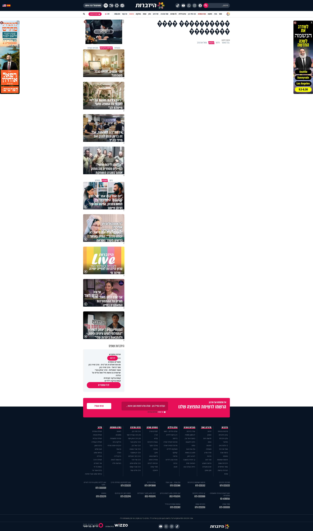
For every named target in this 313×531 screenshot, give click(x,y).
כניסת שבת (224, 452)
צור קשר (124, 14)
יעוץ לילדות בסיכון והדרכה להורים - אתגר (95, 483)
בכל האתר (226, 42)
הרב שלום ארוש (135, 463)
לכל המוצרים (103, 385)
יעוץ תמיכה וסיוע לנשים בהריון (170, 493)
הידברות (225, 427)
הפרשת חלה (116, 463)
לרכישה (112, 358)
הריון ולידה (117, 456)
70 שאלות (173, 14)
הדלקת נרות (117, 442)
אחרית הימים (153, 459)
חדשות (210, 14)
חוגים (175, 467)
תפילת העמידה (96, 442)
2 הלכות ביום (223, 445)
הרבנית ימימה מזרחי (114, 445)
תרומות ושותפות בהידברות (196, 482)
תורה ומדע (207, 452)
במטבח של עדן (190, 438)
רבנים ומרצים (135, 427)
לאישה (119, 431)
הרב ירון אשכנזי (135, 452)
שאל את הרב (164, 14)
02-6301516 (225, 499)
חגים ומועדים (206, 467)
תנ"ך (156, 435)
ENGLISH (117, 14)
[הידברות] (150, 5)
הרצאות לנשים (116, 459)
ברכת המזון (98, 445)
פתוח (193, 445)
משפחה (208, 449)
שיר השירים (98, 463)
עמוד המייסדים (223, 467)
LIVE (108, 14)
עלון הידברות (223, 438)
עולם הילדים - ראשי (170, 431)
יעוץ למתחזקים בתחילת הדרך (121, 482)
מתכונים (118, 435)
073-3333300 (199, 496)
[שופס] (116, 5)
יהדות (209, 431)
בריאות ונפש (153, 456)
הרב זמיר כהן (192, 14)
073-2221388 (175, 485)
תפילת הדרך (97, 459)
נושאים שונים (152, 427)
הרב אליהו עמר (135, 470)
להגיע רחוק (191, 456)
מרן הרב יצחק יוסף (134, 438)
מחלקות (138, 14)
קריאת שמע (98, 452)
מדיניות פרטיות (223, 431)
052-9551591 (174, 496)
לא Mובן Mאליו (190, 435)
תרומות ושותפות (222, 459)
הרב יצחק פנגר (135, 442)
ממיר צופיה (226, 504)
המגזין (209, 435)
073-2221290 (125, 496)
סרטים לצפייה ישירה (170, 442)
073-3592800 (150, 485)
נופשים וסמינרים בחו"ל (172, 504)
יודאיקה (155, 470)
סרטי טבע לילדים (171, 459)
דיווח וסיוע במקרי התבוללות (146, 493)
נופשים (225, 456)
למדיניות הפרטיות (152, 412)
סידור (100, 427)
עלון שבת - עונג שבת (173, 482)
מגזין (215, 14)
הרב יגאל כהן (136, 445)
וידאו (218, 42)
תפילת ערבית (97, 438)
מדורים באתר (206, 427)
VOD (220, 14)
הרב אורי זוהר (136, 459)
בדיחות (175, 438)
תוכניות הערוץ (189, 427)
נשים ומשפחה (115, 427)
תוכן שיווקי (208, 470)
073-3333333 (224, 507)
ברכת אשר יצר (97, 470)
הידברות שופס (223, 463)
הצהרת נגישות (223, 470)
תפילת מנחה (97, 435)
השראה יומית (190, 463)
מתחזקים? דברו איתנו (93, 5)
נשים (209, 442)
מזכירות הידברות (224, 482)
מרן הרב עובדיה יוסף (134, 435)
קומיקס (175, 452)
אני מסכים (155, 412)
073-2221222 (225, 485)
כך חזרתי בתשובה (189, 459)
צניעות (119, 449)
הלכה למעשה (190, 442)
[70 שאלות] (111, 5)
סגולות (155, 449)
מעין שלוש (98, 449)
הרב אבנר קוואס (135, 467)
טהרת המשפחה (115, 438)
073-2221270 (101, 496)
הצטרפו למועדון (94, 14)
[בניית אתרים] (121, 526)
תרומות (131, 14)
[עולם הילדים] (122, 5)
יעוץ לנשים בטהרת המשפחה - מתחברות (219, 494)
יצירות (175, 463)
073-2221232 (126, 485)
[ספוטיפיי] (105, 5)
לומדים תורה (153, 431)
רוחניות (209, 445)
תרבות (209, 456)
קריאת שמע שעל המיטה (93, 474)
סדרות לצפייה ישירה (170, 445)
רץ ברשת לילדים (171, 435)
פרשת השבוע (206, 463)
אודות (226, 474)
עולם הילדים (182, 14)
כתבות (211, 42)
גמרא (156, 438)
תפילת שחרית (97, 431)
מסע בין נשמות (190, 452)
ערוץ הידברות (223, 435)
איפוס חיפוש (226, 40)
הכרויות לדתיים (153, 463)
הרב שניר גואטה (135, 449)
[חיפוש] (205, 5)
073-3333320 (100, 488)
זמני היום (155, 14)
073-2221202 (175, 507)
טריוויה (175, 456)
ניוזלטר (225, 442)
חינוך (156, 452)
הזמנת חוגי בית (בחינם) (123, 493)
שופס (144, 14)
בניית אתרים (110, 526)
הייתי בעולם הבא (189, 467)
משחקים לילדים (172, 449)
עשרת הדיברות (152, 442)
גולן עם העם (190, 449)
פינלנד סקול (154, 445)
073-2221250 (200, 507)
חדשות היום (207, 438)
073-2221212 (200, 485)
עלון (149, 14)
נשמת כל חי (98, 467)
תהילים (99, 456)
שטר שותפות (202, 14)
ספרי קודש (154, 467)
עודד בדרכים (191, 431)
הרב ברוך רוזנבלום (134, 456)
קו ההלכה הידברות (198, 493)
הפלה (119, 452)
